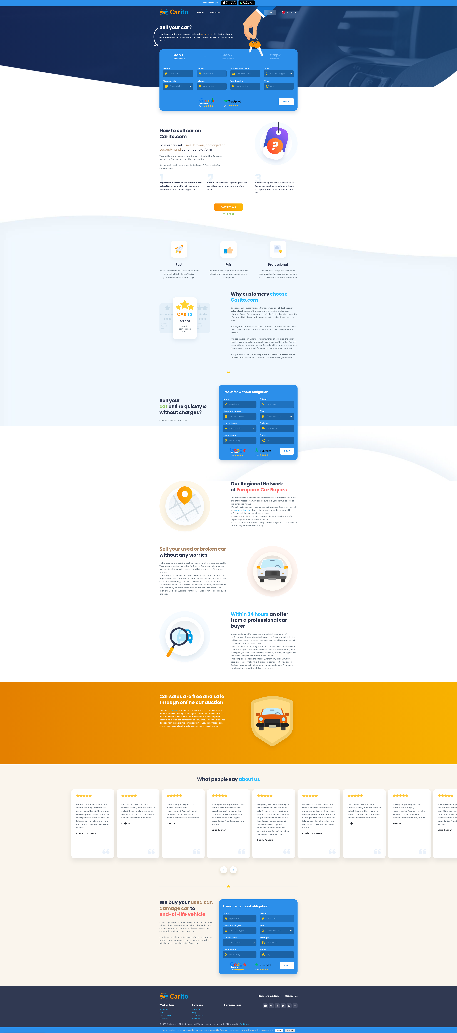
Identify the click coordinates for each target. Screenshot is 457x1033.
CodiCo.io (244, 1024)
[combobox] (279, 73)
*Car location (236, 81)
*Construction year (239, 68)
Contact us (215, 12)
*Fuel (266, 68)
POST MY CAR (228, 207)
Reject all (290, 1030)
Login (270, 12)
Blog (161, 1012)
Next (286, 101)
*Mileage (201, 81)
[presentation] (223, 869)
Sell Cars (200, 12)
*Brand (166, 68)
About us (163, 1009)
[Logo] (173, 12)
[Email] (289, 1005)
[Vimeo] (295, 1005)
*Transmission (170, 81)
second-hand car (243, 510)
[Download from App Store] (229, 3)
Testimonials (165, 1015)
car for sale (174, 710)
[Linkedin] (283, 1005)
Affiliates (163, 1018)
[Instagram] (265, 1005)
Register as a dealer (269, 995)
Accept (279, 1030)
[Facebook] (277, 1005)
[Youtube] (271, 1005)
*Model (200, 68)
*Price (267, 81)
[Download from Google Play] (246, 3)
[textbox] (279, 73)
